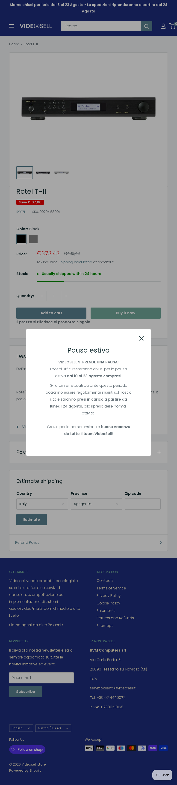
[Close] (141, 338)
